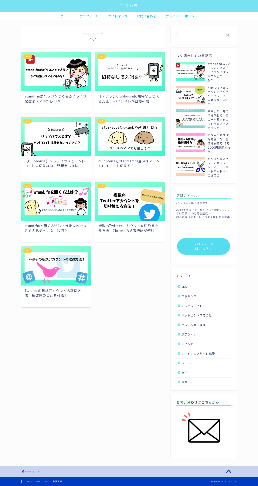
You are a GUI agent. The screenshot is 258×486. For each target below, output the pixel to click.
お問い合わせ (146, 16)
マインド (188, 344)
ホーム (65, 16)
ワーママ (188, 363)
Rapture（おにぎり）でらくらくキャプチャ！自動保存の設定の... (218, 96)
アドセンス (189, 296)
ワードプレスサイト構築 (198, 354)
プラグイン (189, 334)
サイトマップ (117, 16)
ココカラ (129, 5)
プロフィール (89, 16)
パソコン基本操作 (194, 325)
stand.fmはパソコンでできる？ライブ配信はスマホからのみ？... (219, 72)
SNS (184, 287)
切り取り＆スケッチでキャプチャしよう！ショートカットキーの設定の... (218, 167)
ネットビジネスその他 (197, 315)
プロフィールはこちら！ (203, 246)
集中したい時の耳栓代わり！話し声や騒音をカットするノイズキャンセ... (218, 119)
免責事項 (57, 481)
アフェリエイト (192, 306)
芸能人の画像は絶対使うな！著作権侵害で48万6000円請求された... (219, 143)
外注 (185, 373)
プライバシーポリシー (182, 16)
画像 (185, 382)
